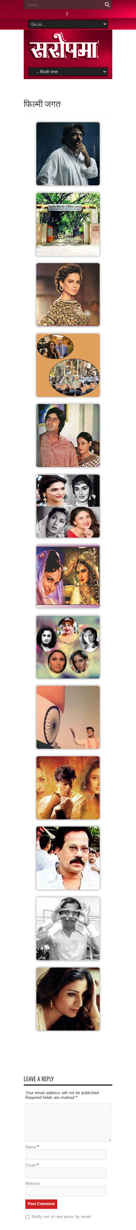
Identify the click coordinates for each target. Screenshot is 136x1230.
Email (30, 1165)
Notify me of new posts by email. (62, 1216)
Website (32, 1183)
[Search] (107, 4)
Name (30, 1147)
